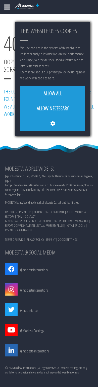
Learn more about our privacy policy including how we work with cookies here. (52, 74)
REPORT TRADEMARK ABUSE (73, 221)
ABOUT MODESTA (76, 212)
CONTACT (30, 216)
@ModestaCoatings (32, 330)
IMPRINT (51, 239)
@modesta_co (29, 310)
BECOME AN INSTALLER (17, 221)
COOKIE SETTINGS (67, 239)
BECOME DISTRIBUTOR (44, 221)
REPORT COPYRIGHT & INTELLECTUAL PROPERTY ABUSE (34, 225)
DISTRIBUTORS (41, 212)
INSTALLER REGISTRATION (18, 230)
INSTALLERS (25, 212)
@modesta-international (35, 350)
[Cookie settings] (52, 123)
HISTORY (9, 216)
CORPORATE (57, 212)
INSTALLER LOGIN (75, 225)
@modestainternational (34, 269)
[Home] (7, 7)
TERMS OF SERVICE (15, 239)
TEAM (20, 216)
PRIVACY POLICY (35, 239)
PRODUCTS (11, 212)
